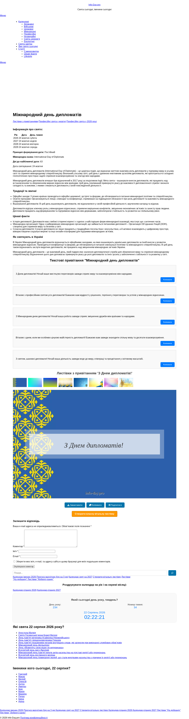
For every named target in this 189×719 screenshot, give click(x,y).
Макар (21, 676)
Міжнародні (30, 31)
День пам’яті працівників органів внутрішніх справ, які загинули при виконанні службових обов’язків (70, 642)
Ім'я (15, 551)
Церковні (28, 29)
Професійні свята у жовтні (52, 121)
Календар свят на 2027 (80, 577)
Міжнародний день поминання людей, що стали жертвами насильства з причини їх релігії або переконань (72, 657)
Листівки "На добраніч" (169, 710)
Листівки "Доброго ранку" (41, 579)
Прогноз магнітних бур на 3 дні (52, 577)
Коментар (18, 546)
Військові (28, 26)
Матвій (21, 679)
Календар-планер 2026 (25, 590)
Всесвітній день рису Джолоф (33, 650)
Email (16, 556)
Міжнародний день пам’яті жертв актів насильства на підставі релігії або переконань (61, 652)
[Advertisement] (94, 84)
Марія (21, 691)
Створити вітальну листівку (107, 577)
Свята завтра (25, 44)
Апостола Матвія (27, 633)
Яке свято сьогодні (28, 46)
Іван (20, 689)
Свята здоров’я (32, 39)
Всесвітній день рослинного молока (36, 655)
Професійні (30, 34)
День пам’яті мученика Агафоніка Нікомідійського (43, 638)
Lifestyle (28, 56)
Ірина (21, 699)
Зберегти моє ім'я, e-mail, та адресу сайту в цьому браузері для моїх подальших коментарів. (63, 561)
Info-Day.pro (94, 5)
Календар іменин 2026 (25, 577)
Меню (3, 15)
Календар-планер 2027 (49, 590)
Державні (29, 24)
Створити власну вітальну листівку (94, 514)
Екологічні (29, 41)
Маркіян (22, 694)
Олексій (22, 681)
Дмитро (22, 686)
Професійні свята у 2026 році (81, 121)
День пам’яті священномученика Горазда (39, 640)
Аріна (21, 701)
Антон (21, 684)
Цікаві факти (30, 54)
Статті (21, 49)
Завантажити (75, 505)
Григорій (22, 674)
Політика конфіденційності (34, 718)
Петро (21, 696)
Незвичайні (30, 36)
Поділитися (116, 505)
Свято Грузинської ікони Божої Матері (37, 635)
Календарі (23, 21)
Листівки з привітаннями (25, 121)
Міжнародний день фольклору (33, 645)
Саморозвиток (31, 51)
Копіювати (167, 280)
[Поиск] (172, 573)
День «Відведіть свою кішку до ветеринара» (41, 647)
